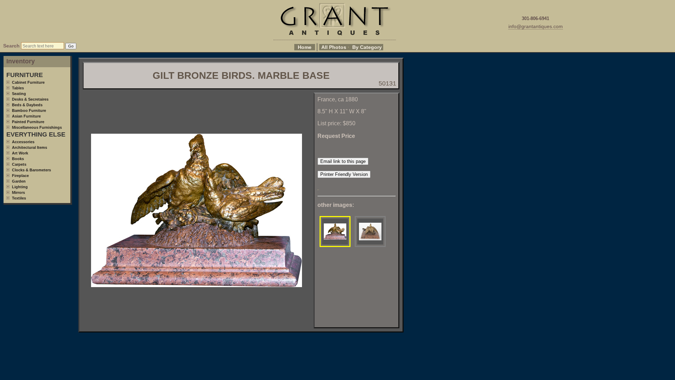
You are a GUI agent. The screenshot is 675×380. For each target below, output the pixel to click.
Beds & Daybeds (27, 105)
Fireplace (20, 175)
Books (18, 159)
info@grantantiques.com (535, 26)
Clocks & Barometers (31, 170)
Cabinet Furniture (28, 82)
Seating (19, 93)
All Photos (333, 47)
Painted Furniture (28, 122)
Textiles (19, 198)
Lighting (20, 187)
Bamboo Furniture (29, 110)
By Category (367, 47)
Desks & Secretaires (30, 99)
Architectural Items (29, 147)
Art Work (20, 153)
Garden (19, 181)
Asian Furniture (26, 116)
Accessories (23, 142)
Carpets (19, 164)
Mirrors (18, 192)
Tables (18, 88)
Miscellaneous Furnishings (37, 127)
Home (304, 47)
